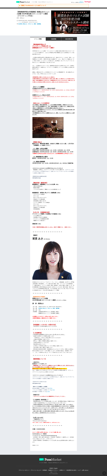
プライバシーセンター (36, 470)
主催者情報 (53, 39)
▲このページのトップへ (104, 473)
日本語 (51, 468)
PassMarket (23, 2)
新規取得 (81, 2)
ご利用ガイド (62, 470)
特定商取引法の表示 (71, 470)
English (55, 468)
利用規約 (45, 470)
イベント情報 (38, 39)
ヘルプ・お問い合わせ (82, 470)
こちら (50, 388)
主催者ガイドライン (53, 470)
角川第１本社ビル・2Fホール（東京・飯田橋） (30, 24)
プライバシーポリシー (24, 470)
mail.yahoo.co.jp (36, 177)
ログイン (82, 1)
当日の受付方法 (69, 39)
